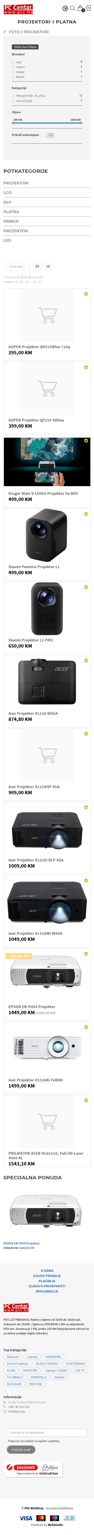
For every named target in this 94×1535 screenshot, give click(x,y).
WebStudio (55, 1525)
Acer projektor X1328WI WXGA (35, 933)
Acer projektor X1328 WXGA (33, 713)
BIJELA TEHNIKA (47, 1363)
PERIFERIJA (39, 1377)
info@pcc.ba (16, 1411)
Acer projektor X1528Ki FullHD (35, 1080)
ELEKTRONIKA (75, 1363)
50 (27, 282)
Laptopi (32, 1357)
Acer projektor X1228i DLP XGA (35, 860)
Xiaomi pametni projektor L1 (34, 566)
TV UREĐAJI (15, 1377)
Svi (40, 282)
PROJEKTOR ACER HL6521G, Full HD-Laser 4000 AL (46, 1155)
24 (21, 282)
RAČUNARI (14, 1384)
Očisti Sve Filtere (25, 47)
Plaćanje (47, 1281)
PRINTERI (35, 1384)
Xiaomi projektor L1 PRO (30, 640)
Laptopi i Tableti (56, 1370)
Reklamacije (47, 1291)
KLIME (11, 1370)
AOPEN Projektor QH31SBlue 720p (39, 346)
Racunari (13, 1357)
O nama (47, 1270)
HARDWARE (53, 1357)
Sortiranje (16, 266)
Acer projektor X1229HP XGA (34, 786)
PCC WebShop (34, 1508)
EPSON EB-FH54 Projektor (31, 1006)
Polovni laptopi (17, 1363)
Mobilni (60, 1377)
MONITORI (30, 1370)
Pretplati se (19, 1450)
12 (15, 282)
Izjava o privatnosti (47, 1286)
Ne (50, 135)
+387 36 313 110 (18, 1407)
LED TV (79, 1370)
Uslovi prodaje (47, 1275)
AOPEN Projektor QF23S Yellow (36, 420)
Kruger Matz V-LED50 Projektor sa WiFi (43, 493)
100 (33, 282)
